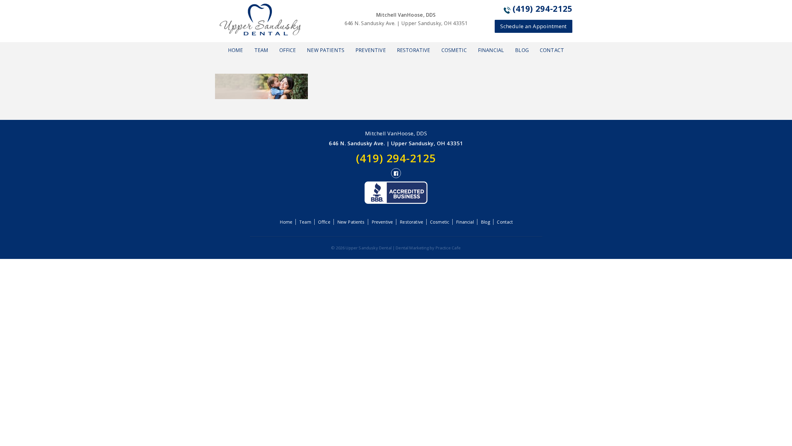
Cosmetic (454, 50)
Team (261, 50)
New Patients (325, 50)
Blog (522, 50)
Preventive (370, 50)
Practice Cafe (448, 248)
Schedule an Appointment (533, 26)
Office (287, 50)
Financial (491, 50)
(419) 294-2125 (542, 9)
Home (235, 50)
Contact (552, 50)
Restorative (413, 50)
